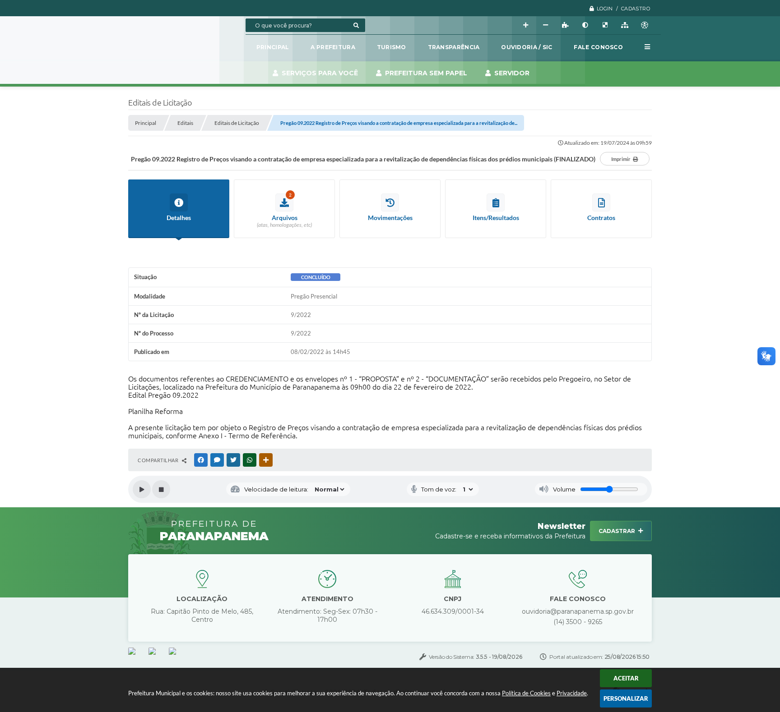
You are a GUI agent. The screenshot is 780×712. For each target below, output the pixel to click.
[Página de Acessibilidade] (645, 25)
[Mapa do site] (625, 25)
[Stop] (161, 489)
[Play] (142, 489)
